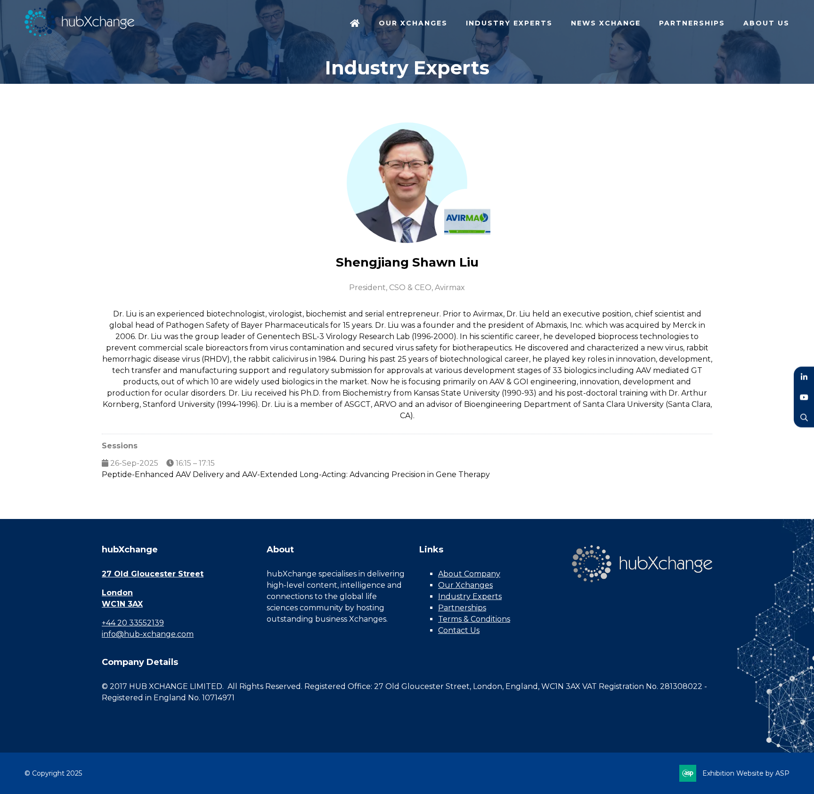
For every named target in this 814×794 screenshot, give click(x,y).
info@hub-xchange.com (148, 634)
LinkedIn (804, 377)
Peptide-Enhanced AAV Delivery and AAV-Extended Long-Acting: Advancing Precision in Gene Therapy (296, 474)
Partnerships (462, 607)
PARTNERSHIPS (692, 23)
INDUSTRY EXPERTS (509, 23)
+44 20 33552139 (133, 622)
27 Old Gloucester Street (153, 573)
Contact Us (459, 630)
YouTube (804, 397)
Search (804, 417)
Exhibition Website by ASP (746, 773)
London (117, 592)
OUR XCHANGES (413, 23)
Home (355, 24)
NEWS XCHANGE (606, 23)
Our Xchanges (465, 585)
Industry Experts (470, 596)
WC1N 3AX (122, 604)
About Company (469, 573)
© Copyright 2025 (53, 773)
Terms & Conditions (474, 619)
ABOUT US (766, 23)
